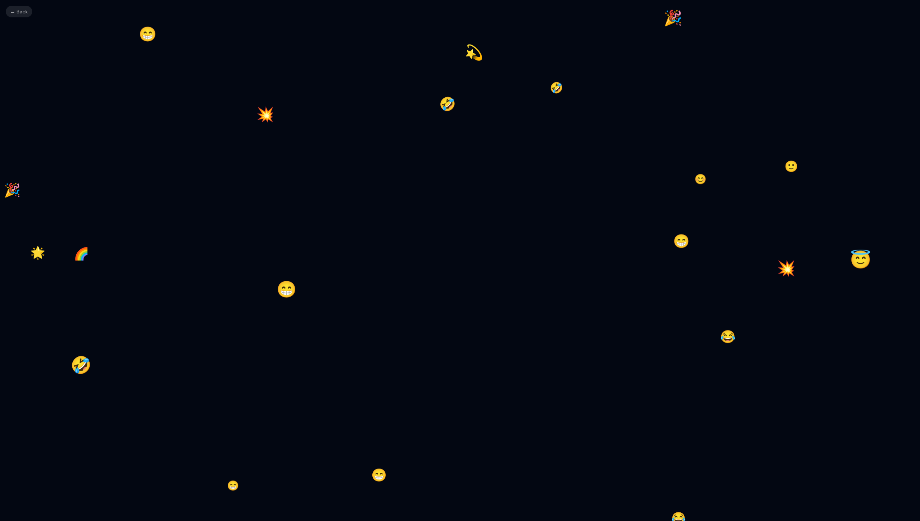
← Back (19, 11)
